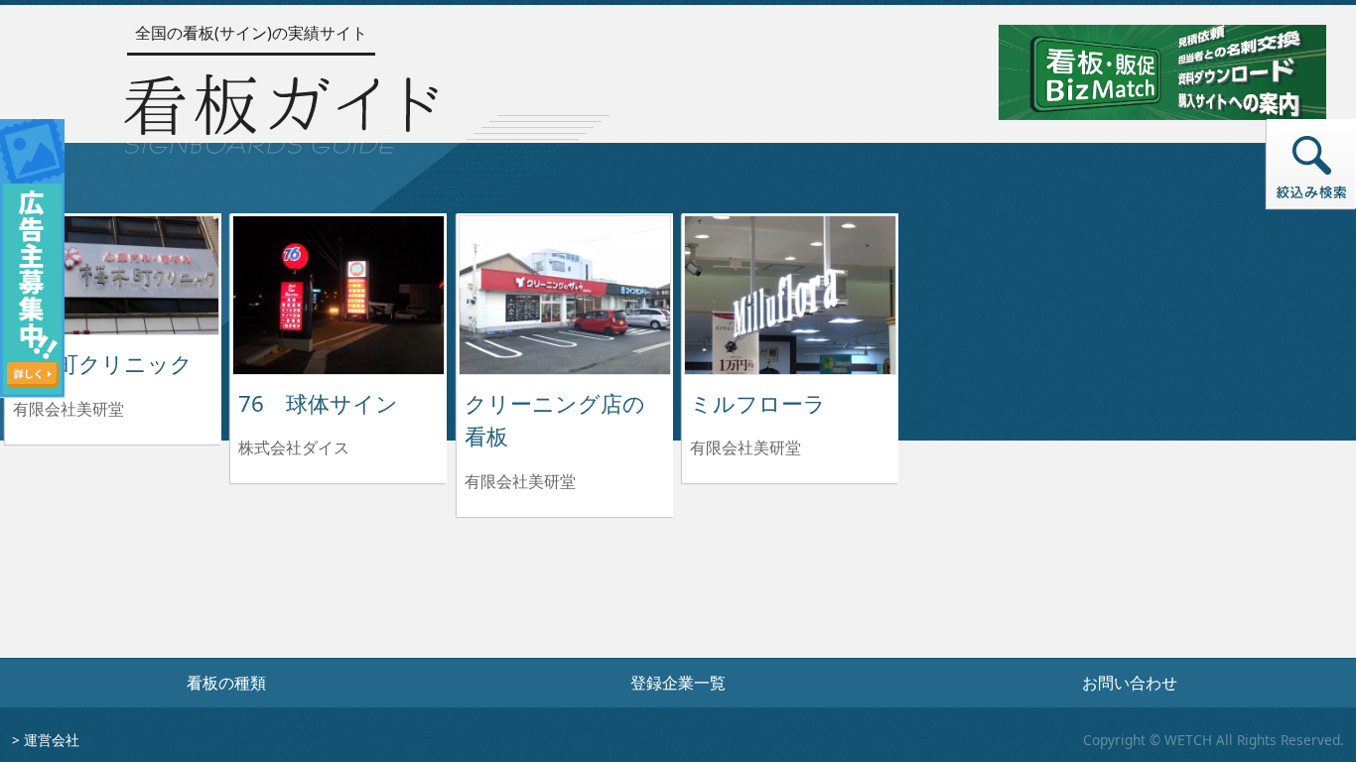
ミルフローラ (758, 403)
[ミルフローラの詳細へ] (790, 294)
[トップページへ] (281, 109)
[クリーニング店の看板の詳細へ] (565, 294)
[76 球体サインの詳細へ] (338, 294)
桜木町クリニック (103, 363)
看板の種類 (226, 683)
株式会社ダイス (293, 447)
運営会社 (51, 739)
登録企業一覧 (678, 683)
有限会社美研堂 (68, 409)
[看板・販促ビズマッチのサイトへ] (1162, 70)
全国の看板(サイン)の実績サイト (251, 33)
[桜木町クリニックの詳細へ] (113, 274)
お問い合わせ (1129, 683)
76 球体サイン (318, 403)
